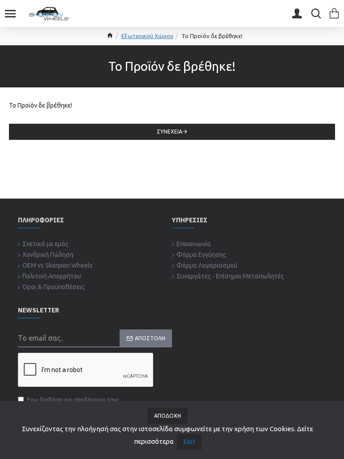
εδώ (189, 442)
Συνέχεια (169, 131)
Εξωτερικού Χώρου (147, 36)
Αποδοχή (167, 416)
